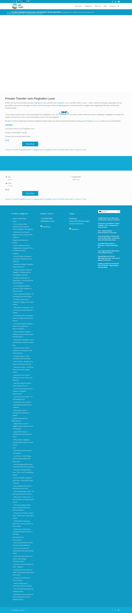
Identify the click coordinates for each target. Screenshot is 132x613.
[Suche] (118, 6)
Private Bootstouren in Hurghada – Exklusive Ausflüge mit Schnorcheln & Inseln (23, 318)
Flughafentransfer (40, 103)
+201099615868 (47, 218)
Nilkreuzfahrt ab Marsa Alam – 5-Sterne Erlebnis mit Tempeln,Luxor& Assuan (23, 499)
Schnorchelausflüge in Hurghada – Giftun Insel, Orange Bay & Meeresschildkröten (23, 326)
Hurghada (16, 253)
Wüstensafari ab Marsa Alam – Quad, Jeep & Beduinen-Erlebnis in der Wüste (22, 531)
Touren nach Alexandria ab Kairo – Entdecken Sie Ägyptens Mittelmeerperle (23, 391)
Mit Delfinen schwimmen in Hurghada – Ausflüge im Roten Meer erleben (23, 302)
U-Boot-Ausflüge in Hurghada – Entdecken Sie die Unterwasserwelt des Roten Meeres (23, 334)
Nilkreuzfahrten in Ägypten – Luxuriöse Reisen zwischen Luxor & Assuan (23, 442)
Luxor (84, 150)
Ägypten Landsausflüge (19, 218)
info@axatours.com (47, 221)
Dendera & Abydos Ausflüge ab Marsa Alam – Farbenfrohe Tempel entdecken (23, 480)
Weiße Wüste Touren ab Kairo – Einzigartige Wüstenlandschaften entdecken (22, 404)
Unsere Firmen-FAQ (76, 224)
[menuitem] (78, 6)
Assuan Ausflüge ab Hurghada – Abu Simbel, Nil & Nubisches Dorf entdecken (22, 258)
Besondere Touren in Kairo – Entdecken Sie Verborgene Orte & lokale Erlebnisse (22, 350)
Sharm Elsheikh (17, 540)
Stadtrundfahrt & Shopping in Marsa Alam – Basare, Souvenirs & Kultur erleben (23, 523)
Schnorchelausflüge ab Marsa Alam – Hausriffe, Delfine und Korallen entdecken (22, 507)
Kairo (14, 345)
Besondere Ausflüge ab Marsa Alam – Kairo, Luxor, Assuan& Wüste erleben (23, 472)
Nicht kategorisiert (18, 537)
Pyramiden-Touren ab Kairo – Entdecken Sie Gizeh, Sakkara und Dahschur (22, 377)
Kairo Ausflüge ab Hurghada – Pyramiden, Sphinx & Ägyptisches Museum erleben (22, 288)
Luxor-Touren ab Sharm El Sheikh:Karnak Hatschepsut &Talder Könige (23, 550)
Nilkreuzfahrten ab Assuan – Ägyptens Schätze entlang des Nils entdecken (23, 234)
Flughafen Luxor (63, 103)
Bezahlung (73, 218)
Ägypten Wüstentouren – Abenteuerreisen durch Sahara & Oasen (22, 434)
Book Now (30, 144)
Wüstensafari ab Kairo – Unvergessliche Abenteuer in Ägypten (21, 412)
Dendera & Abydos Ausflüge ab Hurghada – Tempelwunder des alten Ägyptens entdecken (22, 272)
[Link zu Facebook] (112, 1)
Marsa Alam (16, 461)
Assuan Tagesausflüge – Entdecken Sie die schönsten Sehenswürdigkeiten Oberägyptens (23, 226)
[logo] (19, 6)
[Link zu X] (115, 1)
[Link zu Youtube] (118, 1)
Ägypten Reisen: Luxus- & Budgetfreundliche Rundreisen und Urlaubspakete (23, 426)
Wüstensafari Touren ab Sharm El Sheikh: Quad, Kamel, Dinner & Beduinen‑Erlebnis (23, 597)
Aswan (15, 221)
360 (57, 115)
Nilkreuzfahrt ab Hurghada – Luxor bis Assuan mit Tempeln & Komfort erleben (23, 310)
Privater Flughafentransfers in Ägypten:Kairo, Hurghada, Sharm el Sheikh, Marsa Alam (43, 150)
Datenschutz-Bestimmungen (79, 221)
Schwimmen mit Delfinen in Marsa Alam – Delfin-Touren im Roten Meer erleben (23, 515)
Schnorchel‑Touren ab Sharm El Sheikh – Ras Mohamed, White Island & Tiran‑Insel (23, 572)
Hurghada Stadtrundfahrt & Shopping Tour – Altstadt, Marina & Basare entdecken (23, 280)
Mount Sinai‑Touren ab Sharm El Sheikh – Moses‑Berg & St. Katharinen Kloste (22, 558)
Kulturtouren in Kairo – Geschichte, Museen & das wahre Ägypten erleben (23, 369)
